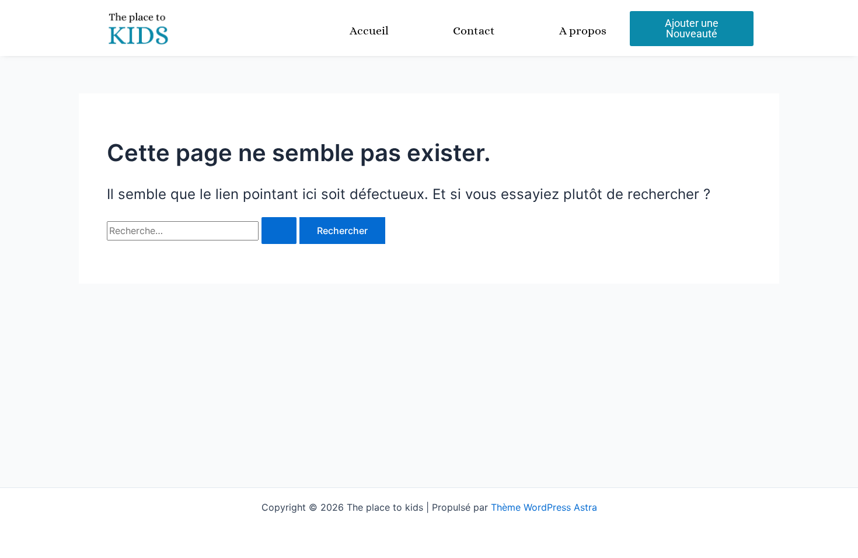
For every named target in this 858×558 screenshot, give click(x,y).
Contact (474, 30)
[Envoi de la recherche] (279, 230)
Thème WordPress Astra (544, 507)
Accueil (369, 30)
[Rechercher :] (203, 230)
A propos (582, 30)
